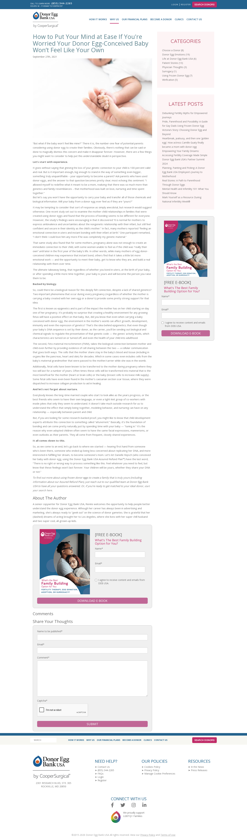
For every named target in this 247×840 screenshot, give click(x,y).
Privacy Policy (151, 770)
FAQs (101, 773)
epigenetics (63, 308)
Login (174, 4)
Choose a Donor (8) (173, 50)
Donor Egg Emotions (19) (176, 54)
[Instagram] (134, 805)
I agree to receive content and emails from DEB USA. (121, 581)
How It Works (98, 19)
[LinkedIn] (144, 805)
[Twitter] (122, 805)
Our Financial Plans (134, 19)
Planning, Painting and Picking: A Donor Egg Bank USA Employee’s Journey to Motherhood (183, 172)
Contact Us (194, 19)
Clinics (179, 19)
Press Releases (199, 770)
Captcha (42, 700)
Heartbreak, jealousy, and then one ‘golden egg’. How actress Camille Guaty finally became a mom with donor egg (185, 142)
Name (99, 548)
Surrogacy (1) (169, 71)
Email (98, 563)
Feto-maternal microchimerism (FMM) (68, 343)
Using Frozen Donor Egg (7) (177, 75)
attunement (102, 422)
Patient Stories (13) (172, 62)
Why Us (114, 19)
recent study (58, 211)
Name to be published (50, 631)
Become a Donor (161, 19)
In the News (197, 766)
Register (186, 4)
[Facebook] (112, 805)
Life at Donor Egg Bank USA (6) (179, 58)
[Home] (44, 20)
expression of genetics (72, 325)
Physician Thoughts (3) (174, 67)
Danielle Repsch (123, 455)
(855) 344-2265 (106, 770)
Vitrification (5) (170, 79)
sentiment (138, 180)
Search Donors (204, 4)
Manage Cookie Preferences (159, 773)
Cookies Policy (152, 766)
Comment (43, 657)
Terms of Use (167, 834)
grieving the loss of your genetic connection (89, 167)
